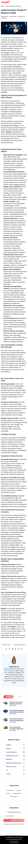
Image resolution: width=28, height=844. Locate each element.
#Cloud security (10, 790)
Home (2, 6)
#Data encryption (14, 796)
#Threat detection (17, 793)
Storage (8, 748)
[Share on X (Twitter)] (9, 649)
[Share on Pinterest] (12, 649)
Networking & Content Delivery (10, 756)
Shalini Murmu (4, 16)
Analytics (8, 745)
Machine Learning (11, 766)
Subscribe (14, 820)
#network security (6, 644)
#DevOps (19, 790)
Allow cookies (14, 841)
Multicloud (9, 759)
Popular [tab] (8, 696)
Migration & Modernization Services (12, 763)
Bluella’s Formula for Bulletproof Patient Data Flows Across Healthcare (16, 703)
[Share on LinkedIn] (15, 649)
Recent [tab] (19, 696)
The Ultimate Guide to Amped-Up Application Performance (17, 719)
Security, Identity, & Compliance (13, 6)
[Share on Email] (22, 649)
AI (6, 770)
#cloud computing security (19, 644)
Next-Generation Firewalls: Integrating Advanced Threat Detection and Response (16, 728)
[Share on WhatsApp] (18, 649)
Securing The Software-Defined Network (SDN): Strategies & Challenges (17, 711)
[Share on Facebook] (6, 649)
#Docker (8, 793)
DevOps (8, 774)
